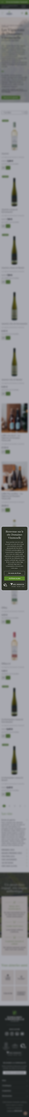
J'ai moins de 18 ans (14, 573)
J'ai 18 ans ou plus (14, 578)
